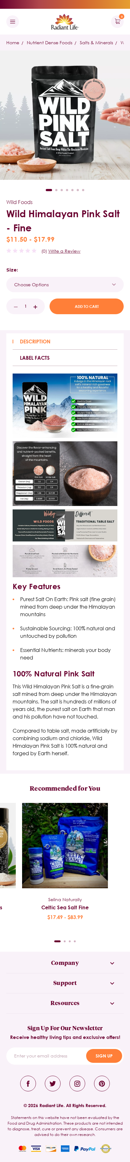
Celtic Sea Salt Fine (65, 907)
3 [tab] (62, 190)
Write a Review (64, 251)
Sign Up (104, 1055)
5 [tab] (72, 190)
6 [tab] (78, 190)
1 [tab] (49, 190)
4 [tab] (67, 190)
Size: (12, 270)
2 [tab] (56, 190)
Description (35, 341)
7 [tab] (83, 190)
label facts (35, 358)
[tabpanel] (65, 862)
